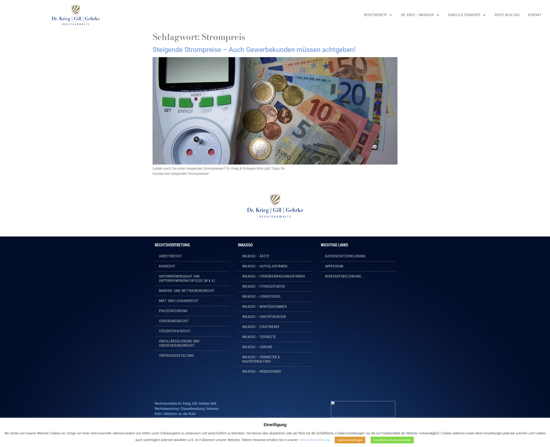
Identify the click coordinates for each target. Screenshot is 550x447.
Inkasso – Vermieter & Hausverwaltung (261, 359)
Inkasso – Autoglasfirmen (264, 266)
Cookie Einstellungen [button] (350, 440)
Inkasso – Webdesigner (261, 371)
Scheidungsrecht (174, 321)
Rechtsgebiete (375, 15)
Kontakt (534, 15)
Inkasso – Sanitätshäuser (264, 317)
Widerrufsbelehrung (343, 276)
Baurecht (167, 266)
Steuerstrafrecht (174, 331)
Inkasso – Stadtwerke (261, 327)
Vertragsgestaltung (176, 356)
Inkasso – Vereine (257, 347)
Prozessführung (173, 311)
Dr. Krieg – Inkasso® (417, 15)
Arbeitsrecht (170, 256)
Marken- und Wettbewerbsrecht (186, 291)
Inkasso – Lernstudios (261, 296)
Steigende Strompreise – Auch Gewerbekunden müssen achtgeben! (254, 50)
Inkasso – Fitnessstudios (263, 286)
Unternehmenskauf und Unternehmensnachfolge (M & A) (187, 278)
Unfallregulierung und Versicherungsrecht (179, 343)
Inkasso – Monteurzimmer (264, 307)
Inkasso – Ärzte (255, 256)
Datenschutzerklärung (345, 256)
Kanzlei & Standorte (464, 15)
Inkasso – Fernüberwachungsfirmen (273, 276)
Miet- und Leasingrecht (179, 301)
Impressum (334, 266)
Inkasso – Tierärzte (259, 337)
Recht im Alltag (507, 15)
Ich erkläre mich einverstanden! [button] (392, 440)
